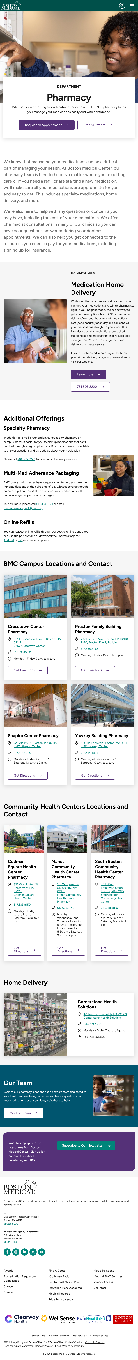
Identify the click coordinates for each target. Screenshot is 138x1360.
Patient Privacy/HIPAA (48, 1346)
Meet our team (20, 1113)
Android (9, 540)
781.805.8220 (87, 387)
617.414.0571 (44, 504)
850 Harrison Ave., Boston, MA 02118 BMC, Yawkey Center (104, 744)
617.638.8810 (109, 908)
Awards (8, 1270)
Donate (8, 1292)
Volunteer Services (59, 1335)
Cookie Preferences (94, 1342)
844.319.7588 (92, 1024)
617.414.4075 (11, 1242)
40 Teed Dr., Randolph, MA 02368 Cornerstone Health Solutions (105, 1015)
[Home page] (20, 1193)
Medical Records (59, 1293)
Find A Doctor (57, 1270)
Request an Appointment (43, 125)
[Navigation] (132, 5)
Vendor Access (103, 1282)
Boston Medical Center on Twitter (33, 1252)
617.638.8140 (65, 908)
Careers (8, 1286)
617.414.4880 (22, 752)
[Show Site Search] (122, 5)
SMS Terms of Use (53, 1342)
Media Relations (104, 1270)
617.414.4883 (89, 752)
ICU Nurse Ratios (60, 1276)
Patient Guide (79, 1335)
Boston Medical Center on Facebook (7, 1252)
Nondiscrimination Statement (19, 1346)
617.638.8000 (11, 1224)
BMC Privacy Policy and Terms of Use (23, 1342)
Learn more (85, 374)
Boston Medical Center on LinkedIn (24, 1252)
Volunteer (100, 1288)
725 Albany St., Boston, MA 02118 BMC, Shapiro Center (35, 744)
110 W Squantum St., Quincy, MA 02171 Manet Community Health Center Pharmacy (69, 893)
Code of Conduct (74, 1342)
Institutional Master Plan (64, 1282)
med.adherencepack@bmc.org (23, 508)
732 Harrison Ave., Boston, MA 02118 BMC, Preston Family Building (104, 640)
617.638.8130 (89, 648)
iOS (20, 540)
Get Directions (24, 670)
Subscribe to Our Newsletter (83, 1145)
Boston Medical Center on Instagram (15, 1252)
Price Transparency (61, 1299)
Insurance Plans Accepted (65, 1288)
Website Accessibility (73, 1346)
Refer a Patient (94, 125)
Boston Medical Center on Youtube (41, 1252)
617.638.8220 (22, 652)
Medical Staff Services (108, 1276)
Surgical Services (99, 1335)
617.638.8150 (22, 904)
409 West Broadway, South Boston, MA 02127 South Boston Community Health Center (113, 893)
